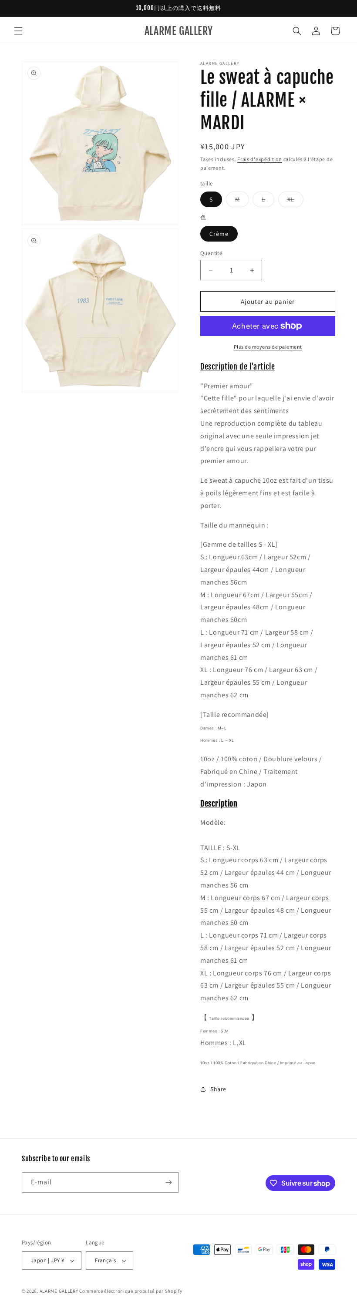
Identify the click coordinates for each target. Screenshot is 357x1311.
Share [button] (218, 1089)
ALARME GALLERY (59, 1291)
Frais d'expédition (259, 159)
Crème (219, 234)
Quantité (211, 253)
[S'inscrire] (168, 1182)
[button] (18, 30)
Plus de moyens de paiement (268, 346)
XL (295, 201)
